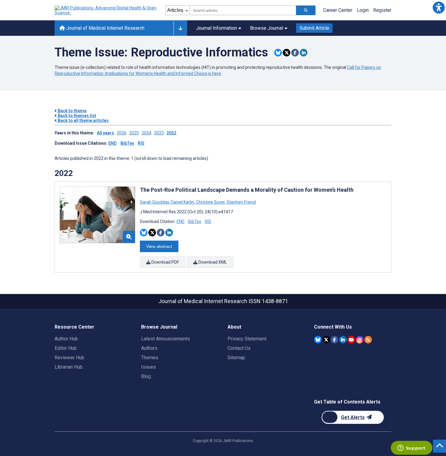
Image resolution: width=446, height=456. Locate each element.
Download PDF (164, 262)
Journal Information (216, 28)
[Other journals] (180, 28)
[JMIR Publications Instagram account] (359, 339)
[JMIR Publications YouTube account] (351, 339)
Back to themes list (76, 115)
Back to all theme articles (83, 120)
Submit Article (314, 28)
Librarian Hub (69, 367)
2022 (171, 132)
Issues (148, 367)
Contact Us (239, 348)
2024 (146, 132)
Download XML (212, 262)
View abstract (159, 246)
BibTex (127, 143)
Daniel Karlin (182, 202)
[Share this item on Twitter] (286, 52)
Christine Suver (210, 202)
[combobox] (243, 10)
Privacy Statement (247, 339)
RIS (141, 143)
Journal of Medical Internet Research (104, 28)
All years (105, 132)
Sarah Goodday (155, 202)
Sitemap (236, 357)
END (112, 143)
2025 (134, 132)
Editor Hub (66, 348)
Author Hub (66, 339)
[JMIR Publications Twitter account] (326, 339)
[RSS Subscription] (368, 339)
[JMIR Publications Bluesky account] (318, 339)
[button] (438, 7)
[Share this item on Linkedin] (303, 52)
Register (382, 10)
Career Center (337, 10)
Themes (149, 357)
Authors (149, 348)
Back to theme (71, 110)
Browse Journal (266, 28)
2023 (159, 132)
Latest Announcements (165, 339)
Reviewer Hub (69, 357)
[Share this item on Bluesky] (278, 52)
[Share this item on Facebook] (295, 52)
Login (363, 10)
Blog (146, 376)
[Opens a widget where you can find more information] (411, 448)
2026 (122, 132)
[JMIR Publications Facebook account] (334, 339)
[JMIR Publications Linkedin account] (343, 339)
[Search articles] (306, 10)
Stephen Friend (241, 202)
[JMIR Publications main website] (106, 10)
